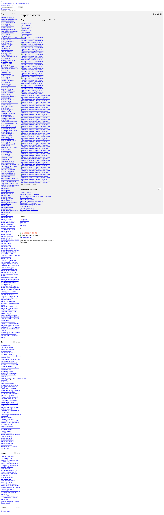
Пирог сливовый (7, 138)
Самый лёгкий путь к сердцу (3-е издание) (9, 475)
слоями (16, 390)
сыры (11, 383)
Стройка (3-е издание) (7, 467)
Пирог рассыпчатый (6, 102)
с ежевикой (11, 395)
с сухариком (12, 373)
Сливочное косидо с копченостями (10, 180)
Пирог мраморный (5, 88)
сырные (12, 414)
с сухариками (13, 421)
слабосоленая (10, 407)
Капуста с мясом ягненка (10, 271)
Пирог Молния (6, 52)
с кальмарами (8, 399)
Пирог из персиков (6, 105)
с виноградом (7, 367)
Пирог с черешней (7, 156)
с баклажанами (8, 396)
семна (11, 390)
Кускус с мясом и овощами (9, 269)
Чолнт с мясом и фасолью (8, 273)
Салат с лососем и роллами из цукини (8, 174)
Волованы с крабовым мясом (9, 310)
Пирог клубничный (7, 90)
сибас (10, 426)
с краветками (13, 387)
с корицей (10, 392)
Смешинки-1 (9, 470)
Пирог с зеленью (6, 143)
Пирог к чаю (6, 17)
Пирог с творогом (6, 40)
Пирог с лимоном (7, 49)
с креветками (13, 404)
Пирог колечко (5, 78)
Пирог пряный (6, 168)
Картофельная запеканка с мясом (8, 302)
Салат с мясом (5, 206)
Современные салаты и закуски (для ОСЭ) (10, 486)
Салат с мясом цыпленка (8, 334)
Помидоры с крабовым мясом (7, 254)
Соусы (22, 211)
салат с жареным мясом (10, 281)
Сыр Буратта (5, 177)
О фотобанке (18, 3)
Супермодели (5, 511)
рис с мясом (11, 183)
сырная (13, 378)
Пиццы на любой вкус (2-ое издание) (32, 201)
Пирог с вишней (6, 83)
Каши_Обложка (25, 206)
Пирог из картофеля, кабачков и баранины (34, 97)
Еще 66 (9, 380)
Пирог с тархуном (6, 44)
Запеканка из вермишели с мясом (10, 256)
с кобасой (11, 399)
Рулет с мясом (5, 215)
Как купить (10, 3)
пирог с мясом (5, 189)
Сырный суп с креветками (8, 172)
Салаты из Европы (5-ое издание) (9, 464)
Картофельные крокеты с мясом (8, 322)
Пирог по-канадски (7, 133)
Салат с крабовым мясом (7, 295)
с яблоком (9, 366)
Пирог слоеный (6, 74)
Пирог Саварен (6, 73)
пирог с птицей (7, 348)
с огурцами (5, 382)
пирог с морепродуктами (7, 355)
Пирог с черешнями (6, 155)
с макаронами (11, 363)
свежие (9, 409)
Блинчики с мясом (7, 237)
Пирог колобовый (6, 85)
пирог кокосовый (5, 146)
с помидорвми (5, 377)
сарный (17, 414)
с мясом (4, 416)
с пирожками (7, 384)
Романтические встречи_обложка (30, 205)
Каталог (3, 3)
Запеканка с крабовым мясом (7, 259)
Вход (2, 5)
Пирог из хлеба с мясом (9, 297)
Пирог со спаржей (7, 134)
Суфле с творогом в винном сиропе (10, 179)
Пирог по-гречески (7, 93)
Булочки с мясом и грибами (10, 324)
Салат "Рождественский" (7, 358)
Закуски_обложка (25, 193)
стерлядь (19, 378)
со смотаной (9, 419)
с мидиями (13, 400)
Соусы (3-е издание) (6, 459)
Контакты (26, 3)
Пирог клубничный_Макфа (8, 37)
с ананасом (13, 364)
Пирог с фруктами (6, 115)
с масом (4, 406)
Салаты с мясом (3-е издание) (9, 496)
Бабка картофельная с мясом (8, 284)
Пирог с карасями (6, 112)
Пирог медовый (5, 109)
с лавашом (14, 397)
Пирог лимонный (9, 67)
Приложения (24, 221)
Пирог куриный (5, 47)
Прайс (21, 224)
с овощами (5, 413)
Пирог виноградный (5, 121)
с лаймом (12, 368)
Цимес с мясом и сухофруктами (9, 264)
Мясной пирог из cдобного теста (31, 39)
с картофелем (13, 410)
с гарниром (13, 385)
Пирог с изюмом (6, 25)
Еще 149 (8, 65)
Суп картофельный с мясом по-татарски (9, 262)
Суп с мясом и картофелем (8, 228)
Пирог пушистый (7, 67)
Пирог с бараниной (5, 160)
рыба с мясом (10, 434)
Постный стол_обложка (27, 199)
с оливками (7, 409)
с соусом (10, 428)
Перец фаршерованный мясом (6, 243)
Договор (23, 219)
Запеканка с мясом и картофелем (9, 316)
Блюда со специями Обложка (29, 194)
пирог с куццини (6, 346)
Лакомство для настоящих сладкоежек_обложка (35, 196)
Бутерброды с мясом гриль (10, 266)
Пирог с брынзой (7, 110)
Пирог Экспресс (6, 98)
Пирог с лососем (7, 117)
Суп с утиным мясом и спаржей (10, 328)
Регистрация (8, 5)
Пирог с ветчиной (7, 50)
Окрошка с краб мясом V (10, 326)
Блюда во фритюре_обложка (29, 210)
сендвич (10, 417)
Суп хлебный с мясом (9, 184)
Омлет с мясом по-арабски (10, 317)
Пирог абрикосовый (7, 163)
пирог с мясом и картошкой (9, 447)
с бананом (11, 388)
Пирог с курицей (6, 35)
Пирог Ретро (7, 166)
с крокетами (11, 424)
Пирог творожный (6, 136)
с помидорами (10, 421)
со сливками (7, 372)
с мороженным (13, 393)
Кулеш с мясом (6, 191)
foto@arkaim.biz (26, 237)
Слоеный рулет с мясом (9, 268)
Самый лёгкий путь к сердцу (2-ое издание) (9, 472)
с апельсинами (9, 401)
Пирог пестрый (5, 126)
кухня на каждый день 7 (27, 208)
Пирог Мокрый (6, 79)
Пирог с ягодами (7, 100)
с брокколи (14, 422)
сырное (12, 402)
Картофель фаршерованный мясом (9, 299)
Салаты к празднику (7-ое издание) (7, 478)
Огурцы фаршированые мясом (6, 246)
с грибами (7, 427)
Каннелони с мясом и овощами (9, 278)
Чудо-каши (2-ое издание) (28, 203)
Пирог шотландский (6, 95)
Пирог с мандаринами (6, 28)
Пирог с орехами (6, 71)
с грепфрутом (8, 389)
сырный (4, 381)
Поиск (20, 7)
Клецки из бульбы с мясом (10, 280)
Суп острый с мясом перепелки (8, 313)
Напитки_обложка (26, 198)
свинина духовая (7, 430)
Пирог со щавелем (6, 62)
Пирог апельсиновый (8, 18)
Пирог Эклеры (5, 59)
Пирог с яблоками (7, 139)
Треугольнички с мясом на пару (9, 307)
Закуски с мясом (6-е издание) (10, 502)
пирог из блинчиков (6, 351)
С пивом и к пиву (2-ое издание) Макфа (10, 461)
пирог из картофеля (8, 353)
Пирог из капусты (6, 56)
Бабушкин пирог (8, 130)
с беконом (12, 375)
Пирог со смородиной (8, 162)
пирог (3, 345)
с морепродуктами (6, 370)
